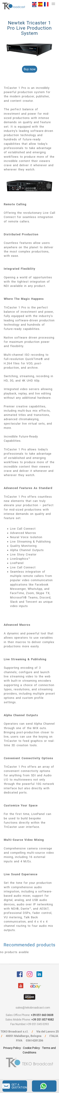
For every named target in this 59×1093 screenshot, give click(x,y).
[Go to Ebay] (36, 985)
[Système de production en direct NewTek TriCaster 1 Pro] (46, 4)
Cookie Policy (31, 1048)
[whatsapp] (44, 1086)
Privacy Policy (12, 1048)
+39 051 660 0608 (42, 1015)
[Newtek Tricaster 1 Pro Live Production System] (34, 4)
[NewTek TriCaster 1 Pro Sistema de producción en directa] (40, 4)
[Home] (14, 6)
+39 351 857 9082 (42, 1019)
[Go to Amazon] (29, 997)
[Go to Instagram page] (29, 974)
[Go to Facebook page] (19, 974)
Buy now (30, 69)
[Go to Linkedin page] (39, 974)
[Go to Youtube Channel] (20, 985)
